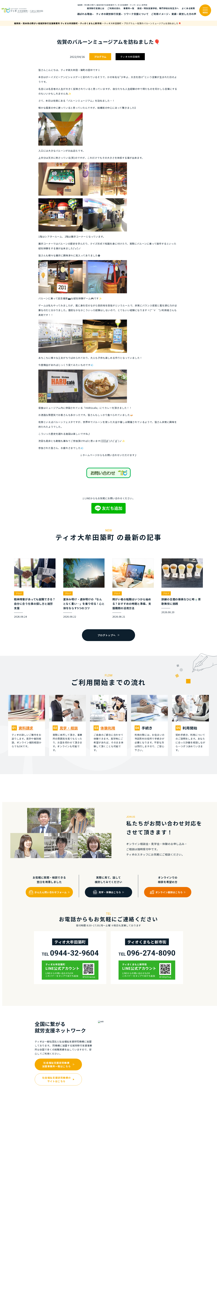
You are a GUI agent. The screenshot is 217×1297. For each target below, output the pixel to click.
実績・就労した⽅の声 (184, 14)
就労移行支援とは (95, 8)
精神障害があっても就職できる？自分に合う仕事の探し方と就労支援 (34, 603)
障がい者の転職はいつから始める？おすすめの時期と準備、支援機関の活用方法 (131, 603)
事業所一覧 (128, 8)
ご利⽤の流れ (113, 8)
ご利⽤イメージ (160, 14)
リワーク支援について (136, 14)
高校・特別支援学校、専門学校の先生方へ (158, 8)
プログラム (100, 56)
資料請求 (26, 727)
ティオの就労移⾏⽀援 (108, 14)
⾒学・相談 (69, 727)
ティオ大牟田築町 (130, 56)
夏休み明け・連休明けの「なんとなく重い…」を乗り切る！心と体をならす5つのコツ (84, 603)
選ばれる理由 (84, 14)
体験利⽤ (108, 727)
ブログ (19, 593)
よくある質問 (188, 8)
